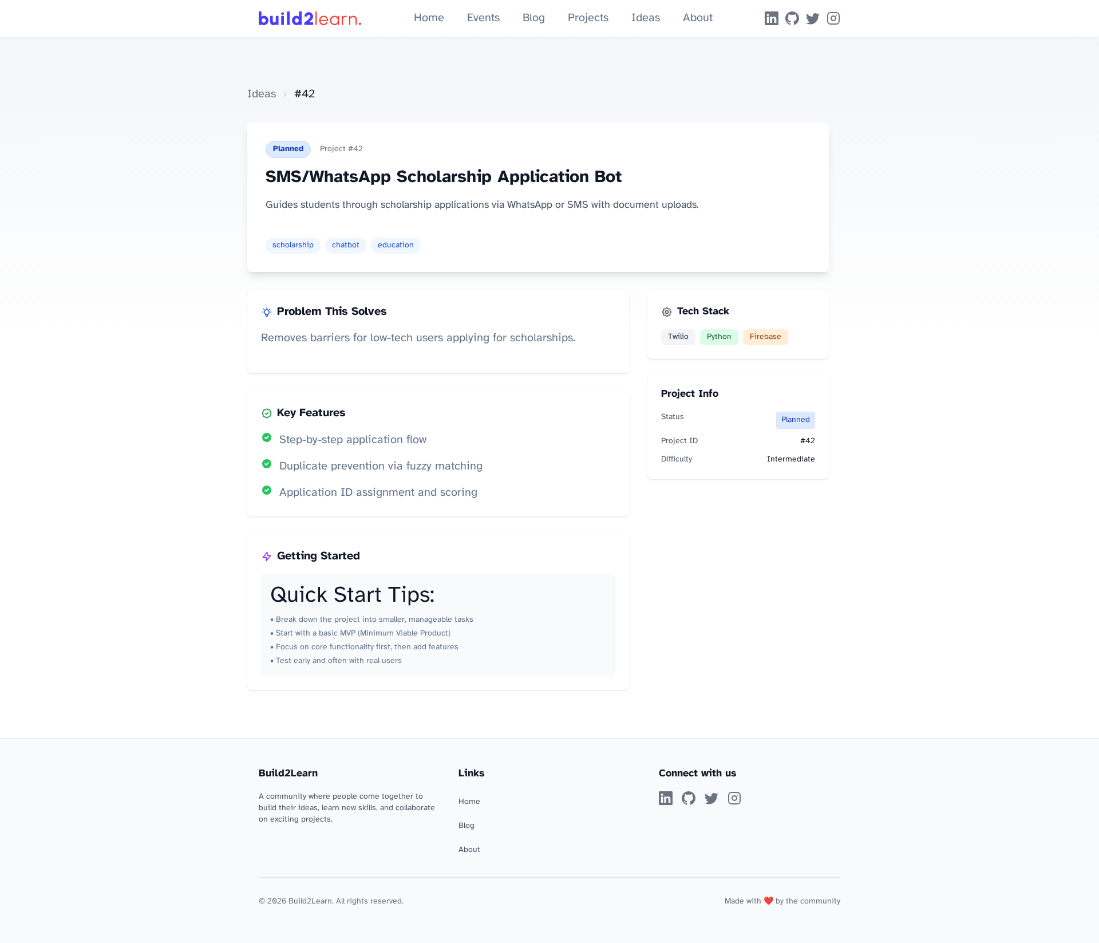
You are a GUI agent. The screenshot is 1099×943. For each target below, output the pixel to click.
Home (429, 18)
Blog (534, 18)
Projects (588, 18)
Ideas (645, 18)
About (698, 18)
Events (483, 18)
